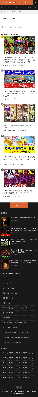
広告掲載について (8, 298)
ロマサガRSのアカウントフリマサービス (16, 332)
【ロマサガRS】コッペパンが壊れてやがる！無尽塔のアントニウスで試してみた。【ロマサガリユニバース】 (19, 159)
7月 (22, 353)
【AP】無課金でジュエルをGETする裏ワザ (15, 323)
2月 (10, 353)
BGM (9, 7)
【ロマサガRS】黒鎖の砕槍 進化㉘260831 (23, 217)
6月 (19, 353)
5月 (17, 353)
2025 (4, 358)
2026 (4, 353)
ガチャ (15, 7)
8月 (24, 353)
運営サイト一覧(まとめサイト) (11, 293)
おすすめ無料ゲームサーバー (11, 318)
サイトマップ (7, 283)
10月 (29, 358)
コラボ (21, 7)
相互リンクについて (8, 303)
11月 (32, 358)
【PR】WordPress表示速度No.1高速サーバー (16, 337)
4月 (15, 353)
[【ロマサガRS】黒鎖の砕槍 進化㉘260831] (5, 221)
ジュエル (20, 65)
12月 (35, 358)
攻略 (19, 196)
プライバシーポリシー (9, 288)
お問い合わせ (7, 278)
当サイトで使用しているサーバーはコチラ (15, 308)
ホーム (2, 7)
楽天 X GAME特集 (8, 313)
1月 (8, 353)
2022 (4, 373)
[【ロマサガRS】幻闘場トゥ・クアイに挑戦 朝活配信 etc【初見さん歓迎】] (5, 242)
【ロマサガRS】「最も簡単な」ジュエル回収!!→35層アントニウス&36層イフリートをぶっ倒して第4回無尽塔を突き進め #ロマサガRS (19, 60)
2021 (4, 378)
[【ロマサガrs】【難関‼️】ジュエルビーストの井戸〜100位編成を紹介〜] (5, 253)
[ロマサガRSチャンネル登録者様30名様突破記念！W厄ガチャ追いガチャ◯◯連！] (5, 264)
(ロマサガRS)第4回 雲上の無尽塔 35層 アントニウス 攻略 (19, 126)
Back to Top (19, 206)
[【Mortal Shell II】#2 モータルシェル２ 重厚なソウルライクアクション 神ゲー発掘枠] (5, 232)
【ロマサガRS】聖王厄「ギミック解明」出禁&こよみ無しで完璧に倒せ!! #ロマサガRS (19, 192)
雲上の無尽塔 (22, 130)
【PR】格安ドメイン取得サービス (12, 342)
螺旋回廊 (20, 164)
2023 (4, 368)
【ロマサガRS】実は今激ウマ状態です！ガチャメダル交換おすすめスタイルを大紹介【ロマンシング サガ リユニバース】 (19, 94)
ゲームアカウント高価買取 (10, 327)
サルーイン (29, 7)
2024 (4, 363)
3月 (12, 353)
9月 (26, 353)
